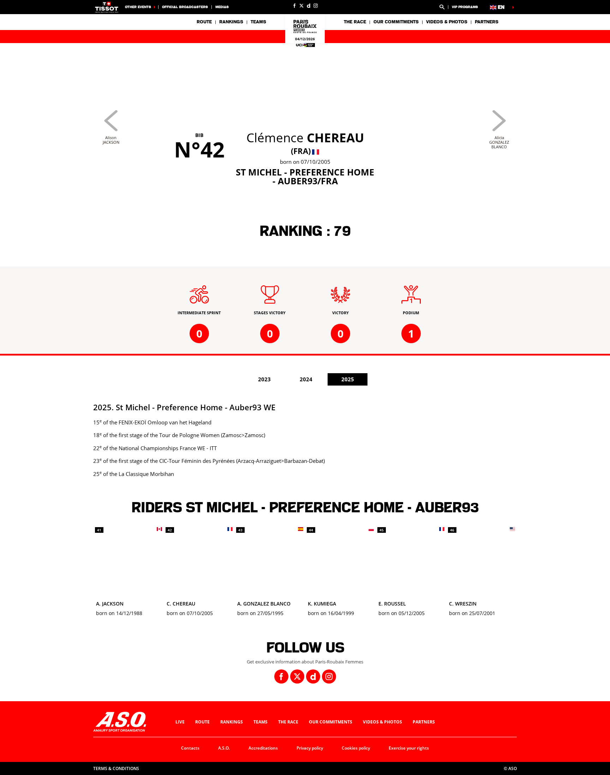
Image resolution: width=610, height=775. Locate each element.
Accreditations (263, 748)
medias (222, 7)
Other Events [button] (138, 7)
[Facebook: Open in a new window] (294, 6)
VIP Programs (465, 7)
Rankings (231, 22)
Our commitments (330, 722)
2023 (264, 379)
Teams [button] (258, 22)
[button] (442, 7)
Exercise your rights (409, 748)
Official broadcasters (185, 7)
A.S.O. (224, 748)
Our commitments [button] (396, 22)
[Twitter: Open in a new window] (301, 6)
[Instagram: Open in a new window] (315, 6)
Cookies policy (356, 748)
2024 (306, 379)
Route (204, 22)
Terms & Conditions (116, 768)
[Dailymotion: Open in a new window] (308, 6)
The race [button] (355, 22)
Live (180, 722)
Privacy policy (310, 748)
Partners (486, 22)
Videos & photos (446, 22)
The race (288, 722)
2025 (347, 379)
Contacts (190, 748)
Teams (260, 722)
